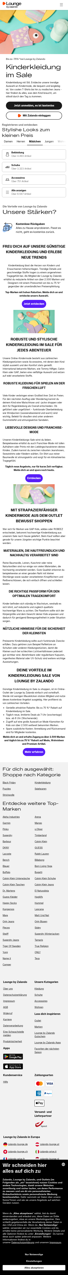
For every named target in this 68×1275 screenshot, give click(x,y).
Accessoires (40, 1001)
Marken (38, 1026)
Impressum (9, 1001)
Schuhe (38, 995)
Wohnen (38, 1007)
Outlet (37, 1020)
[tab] (8, 141)
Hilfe (5, 1082)
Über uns (8, 988)
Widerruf (7, 1013)
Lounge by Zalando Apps (47, 1042)
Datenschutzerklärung (15, 995)
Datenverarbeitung (13, 1025)
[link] (34, 154)
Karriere (7, 1019)
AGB (5, 1007)
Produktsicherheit (12, 1041)
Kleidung (39, 988)
